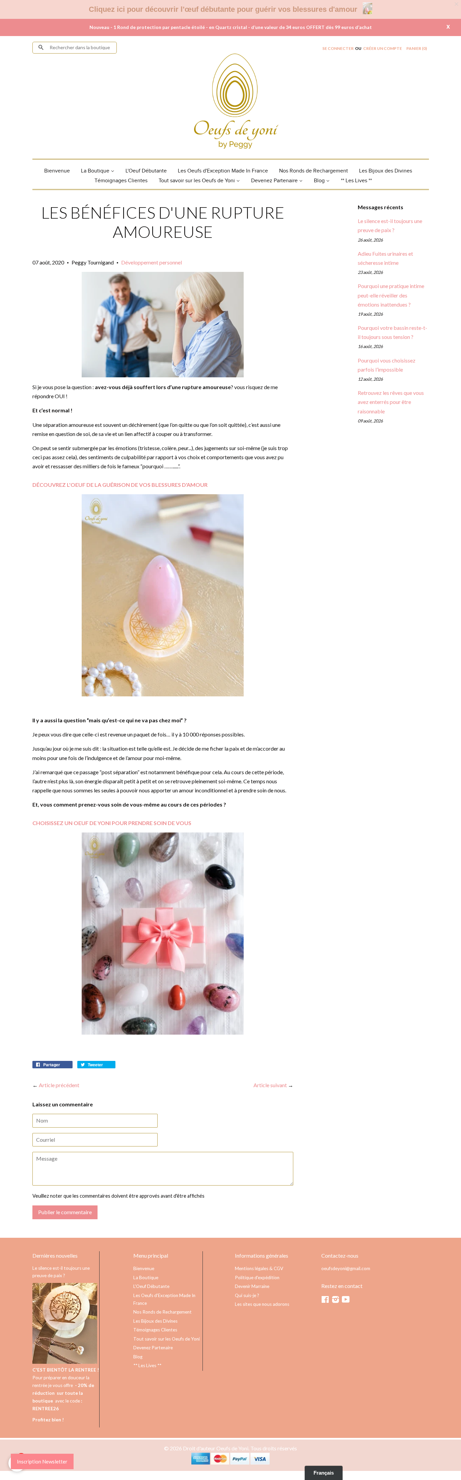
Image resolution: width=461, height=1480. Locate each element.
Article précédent (59, 1085)
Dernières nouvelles (55, 1255)
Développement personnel (151, 262)
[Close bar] (457, 4)
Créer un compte (382, 48)
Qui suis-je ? (247, 1295)
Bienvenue (57, 171)
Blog (320, 181)
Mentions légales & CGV (259, 1268)
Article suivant (270, 1085)
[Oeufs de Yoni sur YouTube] (346, 1300)
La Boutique (96, 171)
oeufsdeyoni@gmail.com (345, 1268)
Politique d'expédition (257, 1277)
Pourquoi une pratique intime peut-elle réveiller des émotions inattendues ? (391, 295)
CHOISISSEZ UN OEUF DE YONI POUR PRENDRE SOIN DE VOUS (111, 823)
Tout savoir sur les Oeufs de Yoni (197, 181)
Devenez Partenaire (275, 181)
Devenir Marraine (252, 1286)
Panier (416, 48)
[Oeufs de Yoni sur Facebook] (325, 1300)
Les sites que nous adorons (262, 1304)
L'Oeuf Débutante (146, 171)
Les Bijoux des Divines (385, 171)
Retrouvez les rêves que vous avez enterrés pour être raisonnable (391, 401)
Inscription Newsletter (42, 1461)
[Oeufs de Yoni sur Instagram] (335, 1300)
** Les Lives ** (356, 181)
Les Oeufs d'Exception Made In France (223, 171)
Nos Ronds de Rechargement (313, 171)
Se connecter (338, 48)
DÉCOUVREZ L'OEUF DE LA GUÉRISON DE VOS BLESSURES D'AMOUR (120, 484)
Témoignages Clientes (120, 181)
